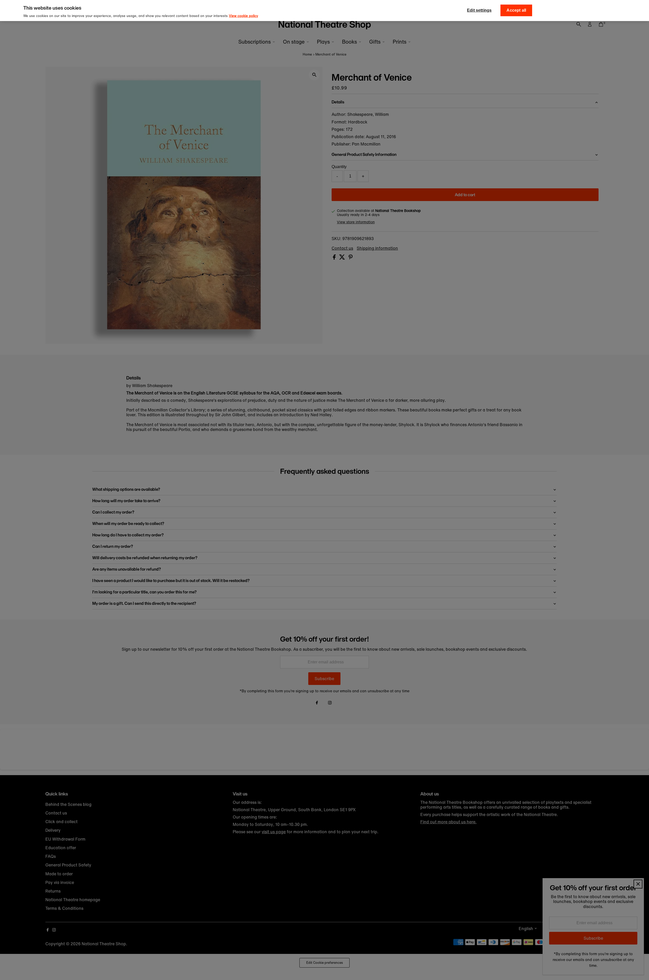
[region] (324, 10)
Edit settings (479, 10)
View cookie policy (243, 15)
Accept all (516, 10)
